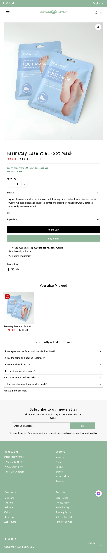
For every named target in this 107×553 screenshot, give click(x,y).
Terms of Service (64, 522)
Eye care (8, 502)
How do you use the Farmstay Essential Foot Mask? (29, 351)
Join (82, 426)
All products (10, 522)
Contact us (12, 264)
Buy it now (53, 238)
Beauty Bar (27, 547)
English (97, 3)
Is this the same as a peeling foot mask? (24, 358)
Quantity (11, 178)
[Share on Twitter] (13, 270)
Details (10, 192)
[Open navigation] (16, 12)
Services (60, 481)
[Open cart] (101, 12)
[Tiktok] (13, 3)
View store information (19, 256)
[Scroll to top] (101, 545)
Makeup (8, 512)
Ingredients (13, 219)
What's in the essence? (15, 390)
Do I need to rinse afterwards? (19, 371)
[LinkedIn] (10, 3)
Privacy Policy (63, 502)
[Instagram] (6, 3)
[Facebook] (3, 3)
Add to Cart (53, 229)
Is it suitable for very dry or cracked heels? (25, 384)
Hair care (9, 507)
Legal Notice (62, 498)
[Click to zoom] (98, 27)
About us (60, 457)
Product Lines (62, 476)
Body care (9, 517)
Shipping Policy (63, 512)
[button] (98, 494)
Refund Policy (62, 507)
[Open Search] (96, 12)
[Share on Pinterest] (17, 270)
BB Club (59, 467)
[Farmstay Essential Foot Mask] (18, 308)
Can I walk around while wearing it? (21, 377)
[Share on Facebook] (9, 270)
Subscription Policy (65, 517)
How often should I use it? (17, 364)
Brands (59, 471)
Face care (9, 498)
